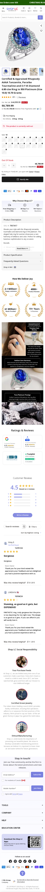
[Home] (13, 9)
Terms (14, 794)
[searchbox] (13, 526)
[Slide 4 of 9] (34, 72)
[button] (40, 109)
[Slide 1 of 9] (6, 72)
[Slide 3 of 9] (24, 72)
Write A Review (22, 515)
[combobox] (20, 17)
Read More (21, 248)
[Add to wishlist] (41, 31)
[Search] (40, 17)
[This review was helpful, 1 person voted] (28, 641)
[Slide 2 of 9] (15, 72)
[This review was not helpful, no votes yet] (32, 582)
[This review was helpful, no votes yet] (28, 582)
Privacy (20, 794)
